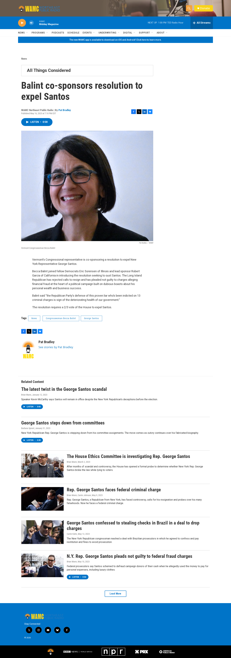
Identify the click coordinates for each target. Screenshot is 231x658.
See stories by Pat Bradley (55, 347)
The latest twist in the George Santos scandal (64, 389)
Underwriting (107, 32)
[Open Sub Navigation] (27, 32)
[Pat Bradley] (28, 349)
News (21, 32)
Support (144, 32)
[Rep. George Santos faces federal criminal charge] (42, 499)
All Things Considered (49, 70)
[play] (22, 23)
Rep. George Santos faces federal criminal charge (114, 489)
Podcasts (58, 32)
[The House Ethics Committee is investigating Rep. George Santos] (42, 465)
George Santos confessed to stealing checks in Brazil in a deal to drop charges (133, 525)
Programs (38, 32)
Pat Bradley (64, 110)
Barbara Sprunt (27, 428)
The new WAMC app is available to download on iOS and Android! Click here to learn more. (115, 40)
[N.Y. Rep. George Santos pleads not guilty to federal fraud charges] (42, 565)
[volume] (31, 22)
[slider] (36, 22)
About (161, 32)
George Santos (91, 318)
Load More (115, 593)
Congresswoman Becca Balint (61, 318)
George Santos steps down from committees (63, 423)
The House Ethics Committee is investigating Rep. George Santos (128, 456)
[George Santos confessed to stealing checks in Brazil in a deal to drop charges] (42, 532)
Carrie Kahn (72, 534)
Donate (205, 8)
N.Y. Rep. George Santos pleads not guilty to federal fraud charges (129, 556)
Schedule (73, 32)
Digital (127, 32)
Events (87, 32)
